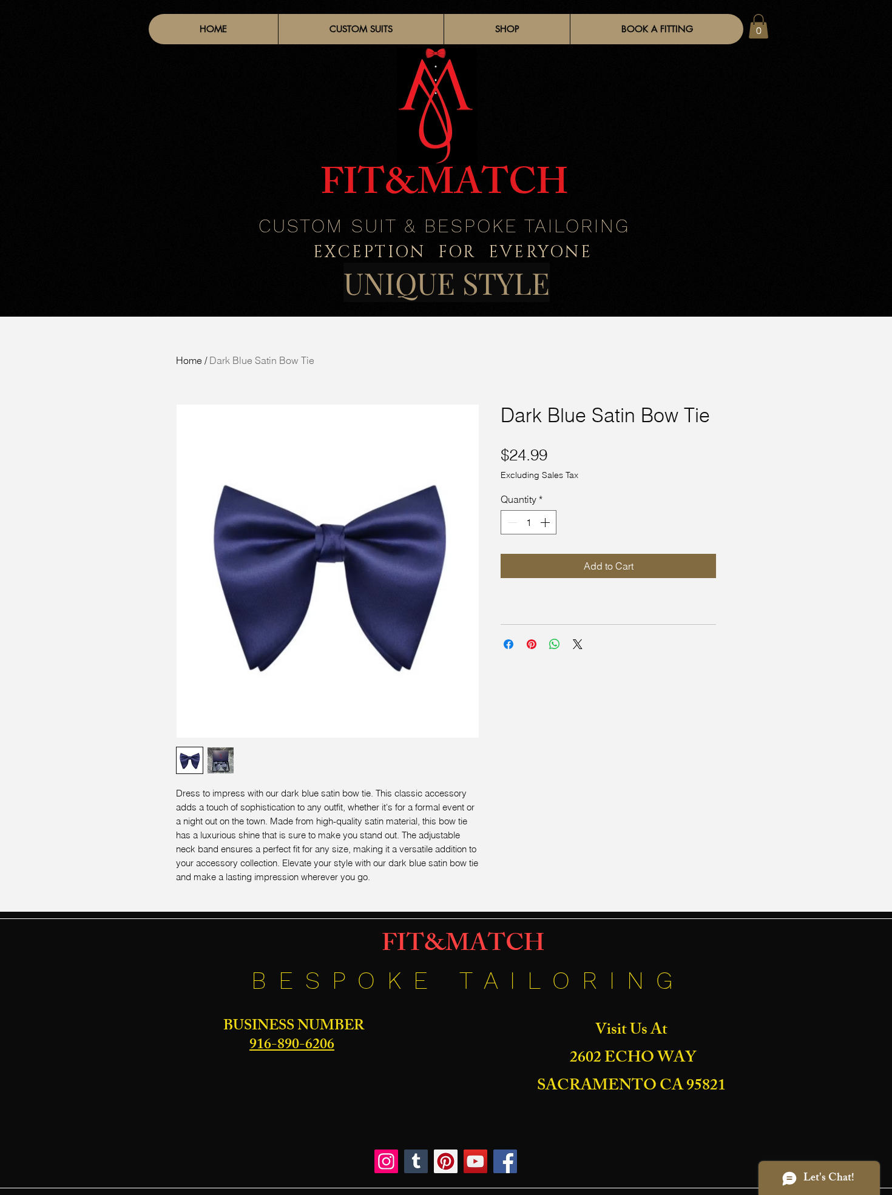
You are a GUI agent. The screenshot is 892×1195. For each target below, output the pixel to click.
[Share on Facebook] (508, 644)
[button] (507, 29)
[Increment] (546, 522)
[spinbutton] (528, 522)
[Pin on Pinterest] (531, 644)
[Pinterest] (446, 1161)
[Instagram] (386, 1161)
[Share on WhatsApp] (554, 644)
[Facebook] (505, 1161)
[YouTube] (475, 1161)
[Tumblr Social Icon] (416, 1161)
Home (189, 360)
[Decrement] (510, 522)
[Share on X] (577, 644)
